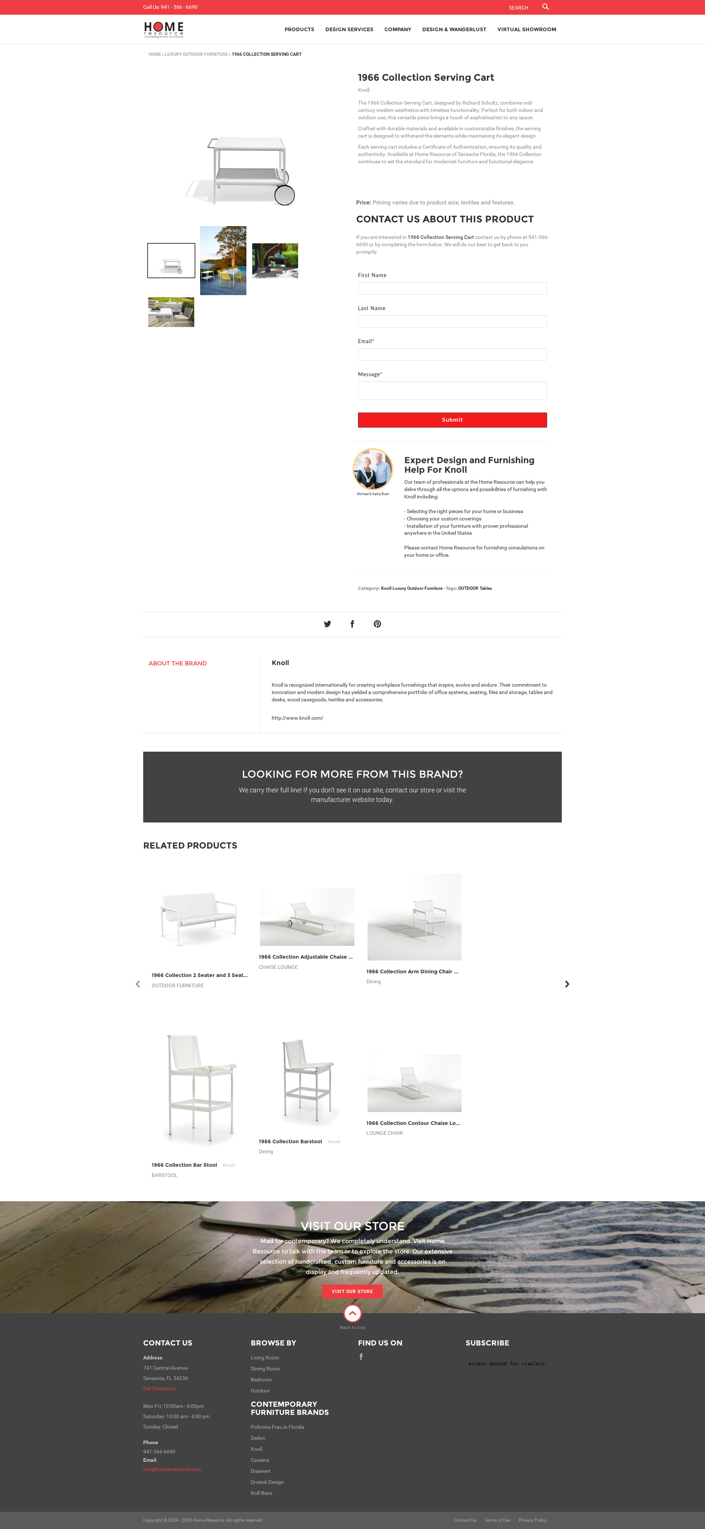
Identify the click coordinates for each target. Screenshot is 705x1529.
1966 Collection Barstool (299, 1141)
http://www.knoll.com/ (297, 718)
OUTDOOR (468, 588)
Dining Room (265, 1369)
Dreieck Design (267, 1482)
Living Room (265, 1358)
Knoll (386, 588)
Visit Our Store (352, 1291)
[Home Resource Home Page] (164, 29)
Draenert (261, 1471)
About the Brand (178, 663)
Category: (369, 588)
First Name (372, 275)
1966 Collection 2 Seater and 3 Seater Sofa (216, 975)
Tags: (451, 588)
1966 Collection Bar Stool (193, 1165)
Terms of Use (497, 1520)
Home (155, 54)
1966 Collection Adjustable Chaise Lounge (322, 957)
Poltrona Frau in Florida (277, 1427)
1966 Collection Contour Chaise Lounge (426, 1123)
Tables (486, 588)
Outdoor (260, 1391)
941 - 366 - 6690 (179, 7)
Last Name (372, 308)
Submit (452, 420)
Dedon (258, 1438)
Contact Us (167, 1343)
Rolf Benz (261, 1493)
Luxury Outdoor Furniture (196, 54)
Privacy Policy (533, 1520)
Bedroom (261, 1380)
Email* (366, 341)
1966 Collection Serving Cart (426, 77)
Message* (370, 374)
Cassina (260, 1460)
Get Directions (159, 1388)
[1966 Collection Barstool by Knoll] (307, 1083)
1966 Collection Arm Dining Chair (418, 971)
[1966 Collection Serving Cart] (171, 261)
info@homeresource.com (172, 1469)
